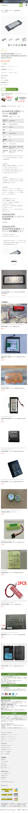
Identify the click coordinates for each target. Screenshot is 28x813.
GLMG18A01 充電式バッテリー (8, 356)
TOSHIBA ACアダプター (6, 749)
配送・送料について (19, 106)
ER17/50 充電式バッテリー (7, 604)
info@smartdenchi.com (9, 781)
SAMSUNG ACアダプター (6, 745)
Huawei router (4, 570)
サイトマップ (4, 779)
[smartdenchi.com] (7, 5)
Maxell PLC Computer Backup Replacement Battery (12, 324)
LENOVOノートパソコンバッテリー (8, 738)
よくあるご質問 (4, 761)
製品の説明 (10, 106)
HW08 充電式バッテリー (7, 572)
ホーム (2, 10)
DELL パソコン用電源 (5, 751)
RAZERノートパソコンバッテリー (8, 736)
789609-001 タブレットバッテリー (9, 634)
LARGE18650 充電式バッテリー (9, 418)
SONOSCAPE (17, 10)
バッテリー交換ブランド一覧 (8, 200)
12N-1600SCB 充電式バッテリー (9, 542)
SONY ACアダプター (5, 747)
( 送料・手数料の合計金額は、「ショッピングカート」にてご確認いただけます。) (13, 94)
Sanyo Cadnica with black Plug (7, 540)
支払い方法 (3, 763)
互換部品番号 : (4, 69)
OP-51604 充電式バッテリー (8, 511)
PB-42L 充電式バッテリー (7, 665)
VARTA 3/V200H (4, 386)
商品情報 (3, 106)
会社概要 (3, 759)
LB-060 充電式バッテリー (7, 451)
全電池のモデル (4, 775)
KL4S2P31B (5, 222)
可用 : (2, 63)
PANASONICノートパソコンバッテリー (9, 734)
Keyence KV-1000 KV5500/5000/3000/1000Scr (11, 510)
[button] (21, 5)
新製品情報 (3, 777)
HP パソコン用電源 (5, 753)
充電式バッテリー (9, 10)
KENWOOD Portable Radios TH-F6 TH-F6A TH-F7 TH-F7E (14, 664)
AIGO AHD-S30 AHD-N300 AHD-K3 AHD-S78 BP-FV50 (12, 479)
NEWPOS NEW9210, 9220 (7, 416)
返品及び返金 (4, 765)
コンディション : (4, 72)
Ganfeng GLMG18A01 (6, 354)
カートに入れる (10, 89)
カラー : (2, 84)
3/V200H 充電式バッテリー (7, 388)
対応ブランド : (4, 66)
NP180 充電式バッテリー (7, 481)
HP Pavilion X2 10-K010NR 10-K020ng (9, 632)
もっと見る (13, 264)
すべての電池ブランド (6, 773)
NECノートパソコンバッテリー (7, 740)
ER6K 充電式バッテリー (7, 326)
